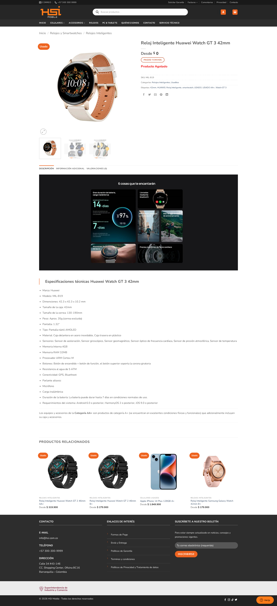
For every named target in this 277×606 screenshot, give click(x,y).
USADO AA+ (209, 87)
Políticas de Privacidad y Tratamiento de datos (135, 567)
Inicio (42, 22)
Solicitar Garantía (176, 2)
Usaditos (175, 82)
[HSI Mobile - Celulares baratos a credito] (55, 12)
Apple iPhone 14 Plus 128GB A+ (157, 501)
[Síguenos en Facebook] (225, 600)
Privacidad (221, 2)
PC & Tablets (109, 22)
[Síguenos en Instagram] (229, 600)
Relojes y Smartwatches (66, 33)
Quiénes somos (130, 22)
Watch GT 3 (221, 87)
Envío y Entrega (119, 542)
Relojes (93, 22)
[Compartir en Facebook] (144, 94)
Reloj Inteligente (173, 87)
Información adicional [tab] (70, 168)
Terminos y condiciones (123, 559)
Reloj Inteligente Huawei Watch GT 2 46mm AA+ (62, 502)
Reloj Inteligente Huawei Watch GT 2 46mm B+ (113, 502)
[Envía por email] (155, 94)
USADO (198, 87)
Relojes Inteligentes (99, 33)
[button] (223, 12)
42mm (153, 87)
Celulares (56, 22)
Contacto (234, 2)
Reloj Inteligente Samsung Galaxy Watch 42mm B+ (212, 502)
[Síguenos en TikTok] (232, 600)
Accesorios (76, 22)
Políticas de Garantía (121, 551)
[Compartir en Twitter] (149, 94)
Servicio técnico (169, 22)
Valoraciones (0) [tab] (97, 168)
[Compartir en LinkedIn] (167, 94)
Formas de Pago (119, 534)
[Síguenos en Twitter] (236, 600)
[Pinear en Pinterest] (161, 94)
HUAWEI (161, 87)
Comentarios (207, 2)
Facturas (192, 2)
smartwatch (187, 87)
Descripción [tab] (46, 168)
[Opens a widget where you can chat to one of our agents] (265, 600)
